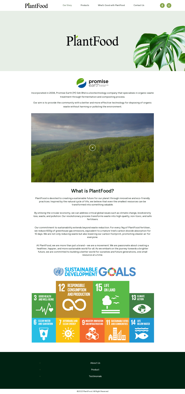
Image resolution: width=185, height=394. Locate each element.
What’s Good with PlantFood (111, 5)
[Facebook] (162, 5)
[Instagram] (169, 5)
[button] (92, 147)
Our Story (67, 5)
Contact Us (139, 5)
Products (85, 5)
